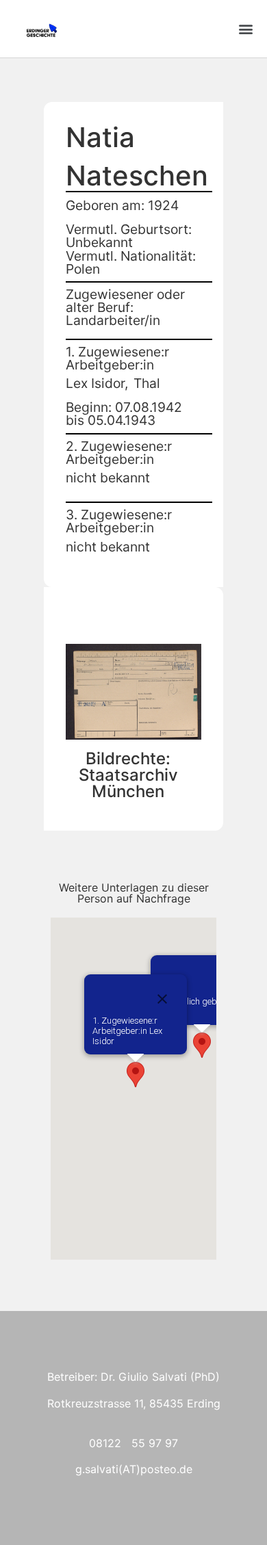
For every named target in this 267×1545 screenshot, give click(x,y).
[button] (245, 29)
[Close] (162, 999)
